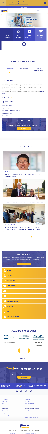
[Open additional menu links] (38, 10)
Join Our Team (6, 410)
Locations (24, 7)
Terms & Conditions (25, 433)
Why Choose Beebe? (7, 413)
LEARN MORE (24, 128)
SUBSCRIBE (24, 377)
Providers (27, 399)
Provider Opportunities (8, 415)
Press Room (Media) (30, 415)
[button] (45, 3)
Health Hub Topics (29, 413)
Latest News (28, 410)
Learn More (24, 264)
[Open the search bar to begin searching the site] (18, 10)
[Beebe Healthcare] (5, 12)
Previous (19, 350)
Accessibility (34, 433)
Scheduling (5, 399)
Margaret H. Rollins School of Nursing (37, 386)
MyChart (4, 401)
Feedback (12, 433)
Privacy (18, 433)
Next (29, 350)
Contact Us (5, 403)
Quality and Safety (7, 105)
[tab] (9, 70)
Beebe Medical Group (20, 386)
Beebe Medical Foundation (5, 386)
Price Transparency (29, 403)
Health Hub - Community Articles (11, 110)
